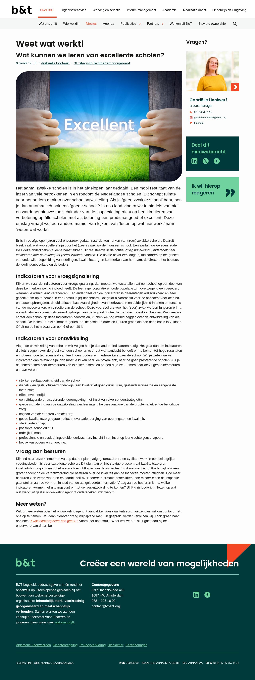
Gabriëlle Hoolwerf (55, 63)
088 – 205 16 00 (103, 601)
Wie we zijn (71, 23)
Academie (169, 10)
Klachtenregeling (65, 645)
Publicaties (128, 23)
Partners (153, 23)
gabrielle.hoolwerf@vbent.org (210, 117)
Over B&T (47, 10)
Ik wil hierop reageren (206, 189)
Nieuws (91, 23)
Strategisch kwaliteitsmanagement (102, 63)
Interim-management (141, 10)
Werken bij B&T (181, 23)
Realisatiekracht (194, 10)
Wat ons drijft (48, 23)
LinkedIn (199, 123)
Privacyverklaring (92, 645)
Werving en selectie (107, 10)
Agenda (108, 23)
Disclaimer (116, 645)
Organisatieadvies (73, 10)
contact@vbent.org (106, 606)
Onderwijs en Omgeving (229, 10)
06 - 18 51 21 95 (203, 112)
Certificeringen (136, 645)
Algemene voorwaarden (33, 645)
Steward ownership (212, 23)
